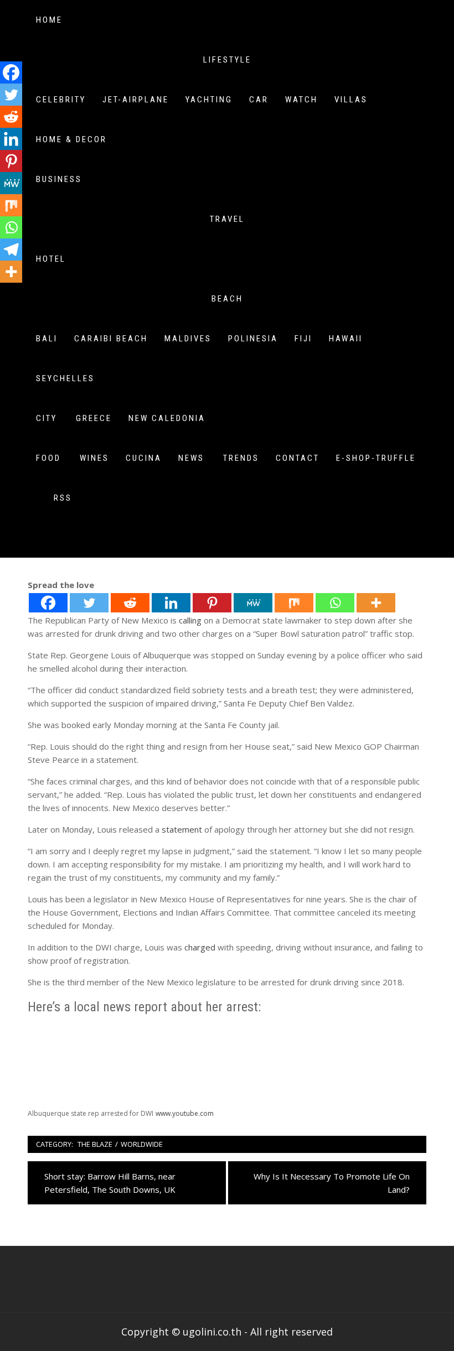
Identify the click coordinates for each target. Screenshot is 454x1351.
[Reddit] (130, 602)
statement (182, 829)
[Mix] (294, 602)
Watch (301, 100)
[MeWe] (253, 602)
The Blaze (95, 1144)
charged (199, 947)
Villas (351, 100)
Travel (227, 219)
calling (190, 620)
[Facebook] (48, 602)
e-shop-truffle (376, 458)
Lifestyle (227, 60)
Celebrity (61, 100)
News (191, 458)
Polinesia (253, 339)
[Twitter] (89, 602)
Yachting (209, 100)
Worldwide (142, 1144)
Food (48, 458)
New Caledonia (166, 418)
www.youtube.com (185, 1113)
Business (59, 179)
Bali (47, 339)
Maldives (187, 339)
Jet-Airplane (135, 100)
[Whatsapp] (335, 602)
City (46, 418)
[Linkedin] (171, 602)
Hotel (51, 259)
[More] (376, 602)
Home (49, 20)
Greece (94, 418)
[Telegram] (11, 249)
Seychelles (65, 378)
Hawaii (346, 339)
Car (259, 100)
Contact (297, 458)
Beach (227, 299)
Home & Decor (71, 139)
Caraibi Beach (111, 339)
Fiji (303, 339)
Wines (94, 458)
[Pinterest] (212, 602)
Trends (241, 458)
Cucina (144, 458)
